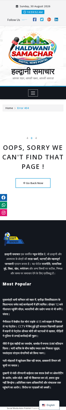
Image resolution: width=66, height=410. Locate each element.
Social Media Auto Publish (19, 408)
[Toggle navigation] (33, 92)
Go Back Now (34, 183)
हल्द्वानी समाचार (33, 71)
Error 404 (23, 108)
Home (9, 108)
